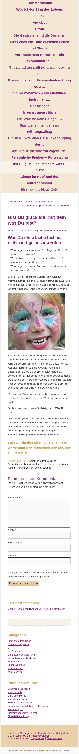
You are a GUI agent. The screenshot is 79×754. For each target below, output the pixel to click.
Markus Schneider (55, 230)
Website (12, 555)
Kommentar (14, 497)
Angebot (40, 22)
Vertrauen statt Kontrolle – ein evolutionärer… (39, 58)
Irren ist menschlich (39, 112)
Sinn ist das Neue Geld (39, 189)
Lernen (29, 467)
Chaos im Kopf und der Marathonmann (39, 180)
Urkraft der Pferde (17, 695)
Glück (39, 16)
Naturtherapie (15, 692)
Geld (10, 648)
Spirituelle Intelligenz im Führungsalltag (39, 128)
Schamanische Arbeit (19, 689)
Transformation (39, 3)
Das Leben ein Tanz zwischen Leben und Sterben (39, 45)
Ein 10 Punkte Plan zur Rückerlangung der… (39, 141)
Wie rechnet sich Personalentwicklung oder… (39, 83)
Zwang (38, 467)
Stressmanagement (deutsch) (23, 713)
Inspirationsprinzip (17, 699)
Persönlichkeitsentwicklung (42, 461)
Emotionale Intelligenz (19, 641)
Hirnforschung (15, 651)
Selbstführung (15, 464)
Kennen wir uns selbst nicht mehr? (48, 609)
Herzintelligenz (15, 709)
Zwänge (47, 467)
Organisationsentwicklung (21, 654)
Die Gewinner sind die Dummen (39, 35)
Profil (39, 29)
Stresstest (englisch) (18, 716)
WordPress (25, 750)
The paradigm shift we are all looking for (39, 71)
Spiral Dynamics (16, 665)
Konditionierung (16, 467)
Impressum (37, 738)
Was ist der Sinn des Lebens (39, 9)
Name (12, 529)
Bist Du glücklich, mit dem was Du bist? (40, 167)
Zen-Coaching (15, 672)
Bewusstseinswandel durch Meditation (28, 706)
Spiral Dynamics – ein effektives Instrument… (39, 96)
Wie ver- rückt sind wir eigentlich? (39, 151)
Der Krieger (39, 106)
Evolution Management (20, 702)
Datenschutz (54, 738)
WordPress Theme (42, 750)
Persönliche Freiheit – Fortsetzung (39, 157)
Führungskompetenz (18, 644)
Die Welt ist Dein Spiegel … (39, 119)
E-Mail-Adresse (17, 542)
